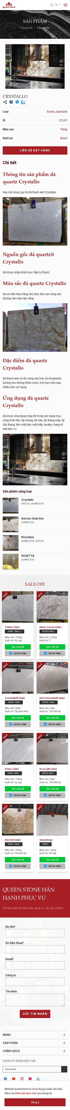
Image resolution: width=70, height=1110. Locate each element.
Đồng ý (35, 1102)
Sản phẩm (43, 27)
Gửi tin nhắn (35, 1014)
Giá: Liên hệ (18, 647)
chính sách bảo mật (25, 1093)
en (60, 5)
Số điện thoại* (14, 943)
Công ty (10, 975)
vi (56, 5)
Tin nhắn (11, 991)
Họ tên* (10, 926)
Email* (9, 959)
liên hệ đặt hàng (35, 150)
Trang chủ (26, 27)
